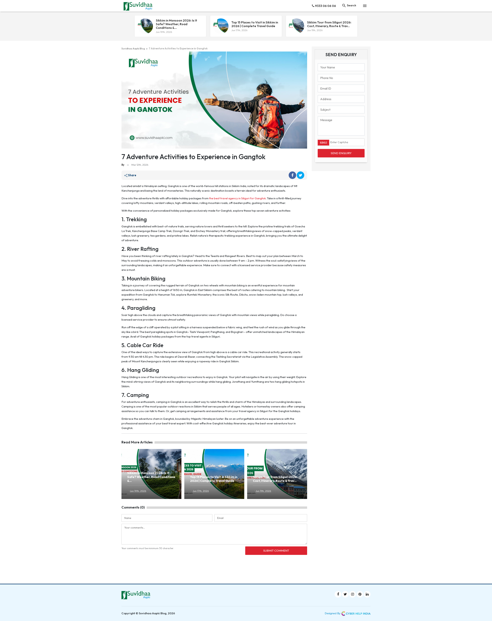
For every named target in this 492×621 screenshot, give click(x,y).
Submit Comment (276, 550)
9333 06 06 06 (325, 6)
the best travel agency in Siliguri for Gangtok (237, 198)
